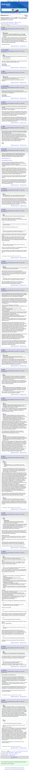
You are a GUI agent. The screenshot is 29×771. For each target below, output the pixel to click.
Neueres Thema (5, 755)
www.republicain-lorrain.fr (7, 160)
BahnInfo (23, 769)
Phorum (9, 769)
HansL (4, 289)
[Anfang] (10, 25)
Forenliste (3, 22)
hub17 (4, 513)
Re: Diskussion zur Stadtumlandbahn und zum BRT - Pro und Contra (12, 28)
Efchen (4, 102)
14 (24, 25)
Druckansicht (15, 757)
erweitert (26, 16)
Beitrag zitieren (24, 67)
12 (21, 25)
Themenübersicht (11, 22)
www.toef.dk (4, 411)
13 (23, 25)
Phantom (5, 188)
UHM (4, 126)
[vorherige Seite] (12, 25)
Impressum (7, 767)
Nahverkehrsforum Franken (10, 13)
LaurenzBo (10, 19)
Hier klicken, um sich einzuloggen (7, 763)
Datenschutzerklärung (14, 767)
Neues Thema (18, 22)
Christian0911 (6, 49)
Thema (16, 13)
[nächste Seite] (27, 25)
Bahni (4, 27)
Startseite (2, 13)
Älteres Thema (12, 755)
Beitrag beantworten (15, 67)
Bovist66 (4, 149)
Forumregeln (21, 767)
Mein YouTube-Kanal (6, 65)
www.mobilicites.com (6, 158)
